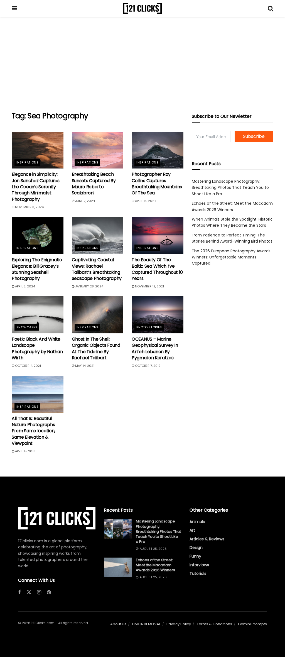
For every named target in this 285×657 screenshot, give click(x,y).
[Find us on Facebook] (19, 592)
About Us (118, 624)
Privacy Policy (178, 624)
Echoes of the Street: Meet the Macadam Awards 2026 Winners (155, 565)
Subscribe (254, 136)
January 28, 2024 (88, 286)
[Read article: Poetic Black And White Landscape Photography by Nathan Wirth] (37, 314)
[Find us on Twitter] (28, 592)
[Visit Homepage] (142, 8)
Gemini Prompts (252, 624)
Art (192, 530)
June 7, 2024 (84, 201)
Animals (197, 521)
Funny (195, 556)
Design (196, 547)
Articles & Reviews (207, 539)
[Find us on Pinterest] (49, 592)
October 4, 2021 (27, 365)
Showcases (26, 327)
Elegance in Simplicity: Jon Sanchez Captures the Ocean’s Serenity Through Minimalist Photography (36, 186)
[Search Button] (270, 8)
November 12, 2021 (149, 286)
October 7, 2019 (147, 365)
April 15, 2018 (24, 451)
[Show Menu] (14, 8)
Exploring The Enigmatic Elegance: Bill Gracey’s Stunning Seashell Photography (37, 269)
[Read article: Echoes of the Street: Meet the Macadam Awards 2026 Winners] (118, 568)
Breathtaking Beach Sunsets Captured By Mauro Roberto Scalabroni (94, 183)
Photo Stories (149, 327)
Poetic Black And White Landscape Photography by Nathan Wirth (37, 348)
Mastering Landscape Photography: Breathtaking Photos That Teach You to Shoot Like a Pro (230, 188)
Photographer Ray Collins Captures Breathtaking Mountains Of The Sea (157, 183)
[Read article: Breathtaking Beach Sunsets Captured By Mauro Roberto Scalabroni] (98, 150)
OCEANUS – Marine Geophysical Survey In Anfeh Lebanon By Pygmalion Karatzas (155, 348)
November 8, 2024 (29, 207)
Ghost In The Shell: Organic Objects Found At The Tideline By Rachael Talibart (96, 348)
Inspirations (27, 162)
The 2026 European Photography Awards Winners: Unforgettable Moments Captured (231, 257)
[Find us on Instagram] (39, 592)
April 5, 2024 (24, 286)
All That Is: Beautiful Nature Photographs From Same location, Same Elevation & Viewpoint (33, 431)
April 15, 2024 (145, 201)
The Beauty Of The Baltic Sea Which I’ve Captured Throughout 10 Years (157, 269)
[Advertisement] (142, 64)
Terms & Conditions (214, 624)
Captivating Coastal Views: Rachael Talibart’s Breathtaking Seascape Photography (97, 269)
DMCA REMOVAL (146, 624)
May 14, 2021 (84, 365)
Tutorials (198, 573)
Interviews (199, 565)
